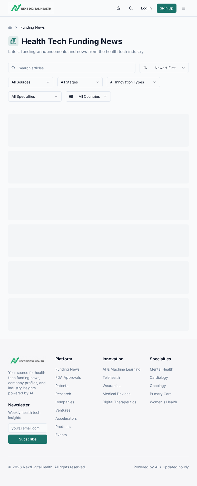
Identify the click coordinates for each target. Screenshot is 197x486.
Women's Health (163, 402)
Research (63, 394)
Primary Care (161, 394)
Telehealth (111, 377)
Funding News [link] (33, 27)
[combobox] (164, 68)
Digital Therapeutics (119, 402)
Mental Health (161, 369)
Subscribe (27, 439)
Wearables (111, 385)
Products (63, 426)
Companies (64, 402)
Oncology (158, 385)
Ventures (62, 410)
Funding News (67, 369)
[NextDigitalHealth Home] (27, 361)
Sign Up (166, 8)
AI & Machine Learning (122, 369)
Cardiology (159, 377)
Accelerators (66, 418)
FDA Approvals (68, 377)
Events (61, 435)
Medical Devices (116, 394)
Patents (61, 385)
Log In (146, 8)
